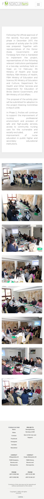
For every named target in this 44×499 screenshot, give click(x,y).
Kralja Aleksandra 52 (30, 457)
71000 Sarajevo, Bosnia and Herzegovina (14, 462)
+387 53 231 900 (30, 474)
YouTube (14, 444)
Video (14, 432)
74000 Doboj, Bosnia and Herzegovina (30, 462)
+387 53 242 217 (30, 477)
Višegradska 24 (14, 457)
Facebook (14, 438)
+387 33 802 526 (14, 474)
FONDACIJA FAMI (13, 427)
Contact (13, 435)
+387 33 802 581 (14, 477)
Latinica (20, 497)
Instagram (14, 441)
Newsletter (14, 447)
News (14, 429)
